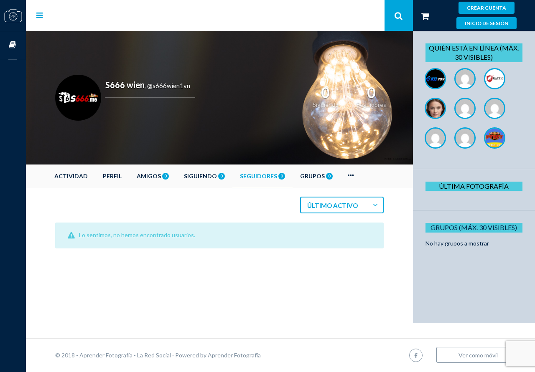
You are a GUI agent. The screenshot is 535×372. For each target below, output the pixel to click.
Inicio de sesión (486, 23)
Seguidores (261, 176)
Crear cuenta (486, 8)
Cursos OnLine (13, 45)
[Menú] (39, 15)
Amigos (151, 176)
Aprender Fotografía (234, 355)
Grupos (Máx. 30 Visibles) (474, 227)
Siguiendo (203, 176)
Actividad (71, 176)
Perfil (112, 176)
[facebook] (416, 355)
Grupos (315, 176)
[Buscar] (399, 15)
